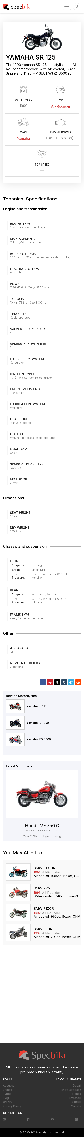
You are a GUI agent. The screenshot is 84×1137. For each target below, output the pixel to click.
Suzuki (76, 1102)
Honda (76, 1093)
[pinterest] (50, 682)
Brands (7, 1089)
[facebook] (43, 682)
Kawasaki (75, 1098)
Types (7, 1093)
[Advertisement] (42, 996)
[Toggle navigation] (67, 7)
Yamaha (23, 138)
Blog (6, 1098)
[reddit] (78, 682)
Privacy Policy (12, 1106)
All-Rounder (60, 106)
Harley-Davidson (70, 1089)
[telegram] (71, 682)
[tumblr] (64, 682)
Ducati (77, 1085)
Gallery (7, 1102)
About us (8, 1085)
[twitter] (57, 682)
